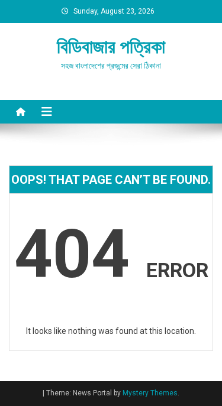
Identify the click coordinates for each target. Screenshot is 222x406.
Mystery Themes (150, 393)
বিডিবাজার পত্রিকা (111, 46)
